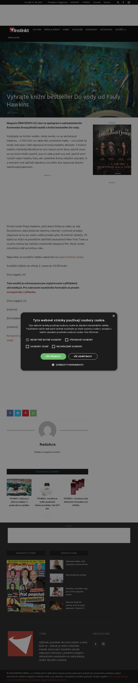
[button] (68, 364)
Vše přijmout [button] (53, 356)
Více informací (91, 332)
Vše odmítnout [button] (83, 356)
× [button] (113, 316)
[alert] (69, 341)
